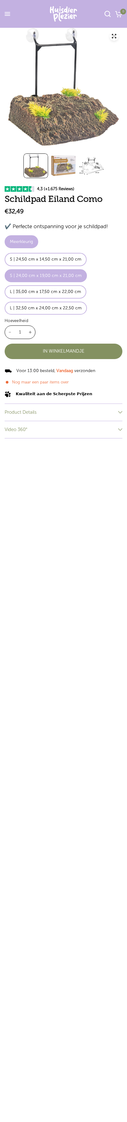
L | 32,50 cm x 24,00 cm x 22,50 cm (46, 308)
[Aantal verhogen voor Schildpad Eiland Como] (30, 332)
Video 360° (16, 429)
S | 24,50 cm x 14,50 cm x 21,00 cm (45, 259)
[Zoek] (107, 14)
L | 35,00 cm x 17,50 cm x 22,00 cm (45, 291)
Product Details (21, 412)
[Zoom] (114, 36)
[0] (117, 14)
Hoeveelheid (16, 320)
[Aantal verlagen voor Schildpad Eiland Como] (10, 332)
